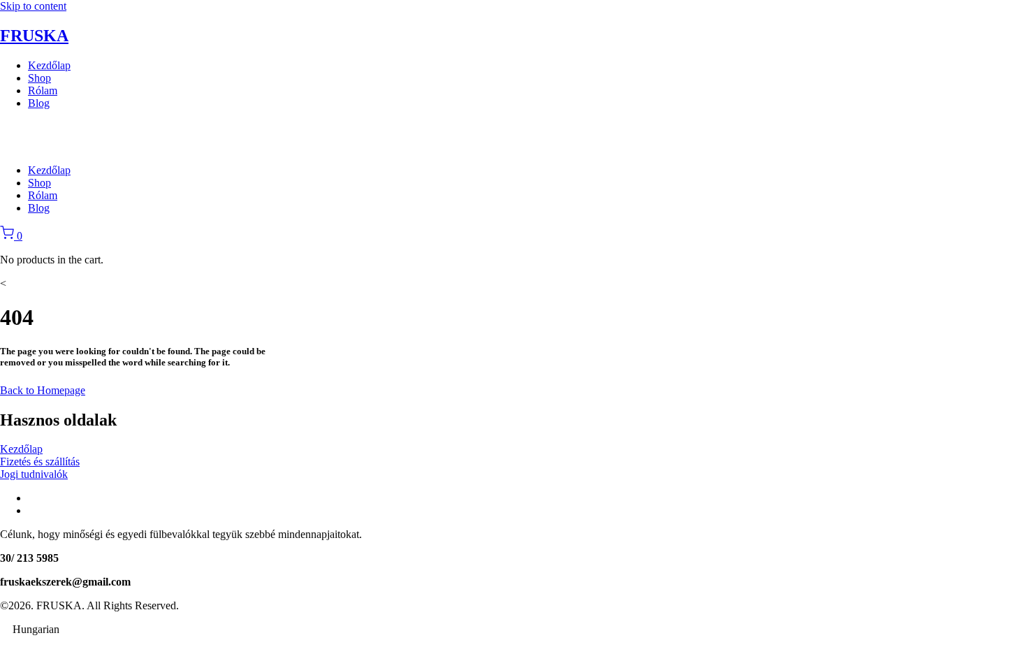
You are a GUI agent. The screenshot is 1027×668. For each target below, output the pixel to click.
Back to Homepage (42, 390)
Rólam (42, 90)
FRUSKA (34, 36)
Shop (39, 78)
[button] (513, 629)
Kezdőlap (49, 65)
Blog (39, 103)
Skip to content (33, 6)
